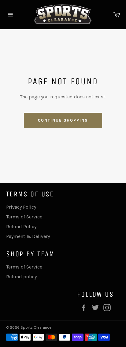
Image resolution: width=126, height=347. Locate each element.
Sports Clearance (35, 327)
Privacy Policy (21, 207)
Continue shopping (63, 120)
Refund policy (21, 276)
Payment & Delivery (28, 236)
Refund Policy (21, 226)
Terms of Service (24, 217)
